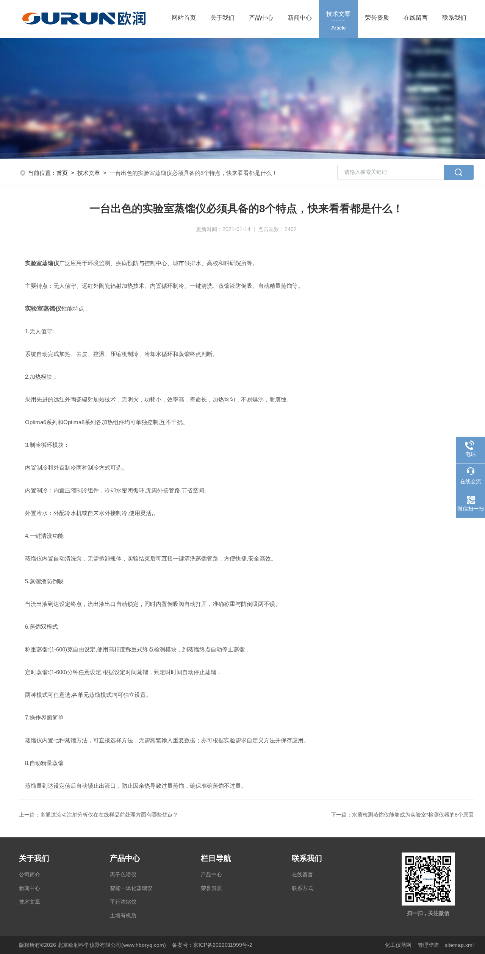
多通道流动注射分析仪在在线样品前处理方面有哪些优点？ (109, 815)
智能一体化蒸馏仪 (131, 888)
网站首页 (184, 17)
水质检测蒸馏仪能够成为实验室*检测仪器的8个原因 (413, 815)
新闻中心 (300, 17)
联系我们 (454, 17)
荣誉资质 (377, 17)
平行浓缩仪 (123, 902)
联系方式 (302, 888)
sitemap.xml (459, 945)
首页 (62, 173)
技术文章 (338, 21)
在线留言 (416, 17)
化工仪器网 (398, 945)
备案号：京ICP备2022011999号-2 (212, 945)
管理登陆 (428, 945)
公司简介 (29, 874)
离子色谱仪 (123, 874)
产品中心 (261, 17)
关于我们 (222, 17)
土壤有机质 (123, 915)
